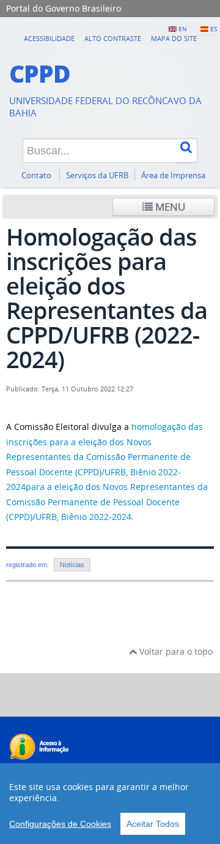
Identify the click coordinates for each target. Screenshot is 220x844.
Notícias (72, 564)
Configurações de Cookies (60, 824)
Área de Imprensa (173, 175)
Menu (169, 207)
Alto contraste (112, 38)
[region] (110, 803)
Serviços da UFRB (97, 175)
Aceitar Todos (153, 824)
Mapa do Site (174, 38)
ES (213, 28)
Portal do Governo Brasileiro (63, 8)
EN (182, 28)
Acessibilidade (49, 38)
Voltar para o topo (175, 651)
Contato (37, 175)
